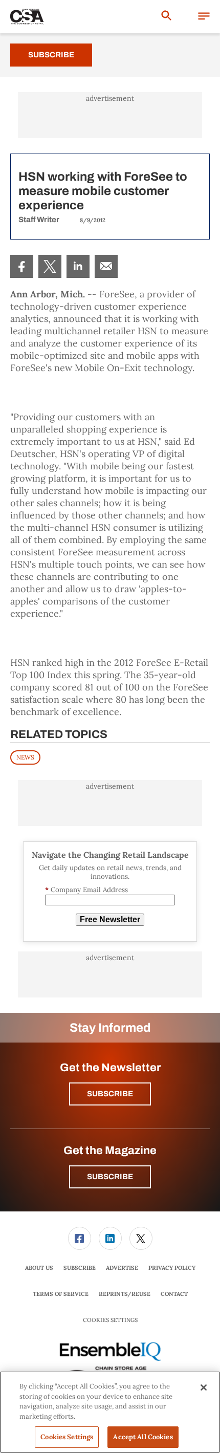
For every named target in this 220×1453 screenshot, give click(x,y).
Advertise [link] (122, 1267)
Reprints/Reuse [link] (124, 1293)
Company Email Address (86, 889)
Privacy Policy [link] (171, 1267)
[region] (110, 1412)
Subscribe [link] (79, 1267)
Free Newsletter (110, 919)
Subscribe (51, 55)
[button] (203, 16)
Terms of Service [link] (61, 1293)
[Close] (203, 1387)
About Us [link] (39, 1267)
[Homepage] (27, 17)
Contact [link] (174, 1293)
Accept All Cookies (142, 1437)
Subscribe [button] (110, 1094)
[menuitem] (21, 266)
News (25, 757)
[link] (21, 266)
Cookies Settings (110, 1320)
